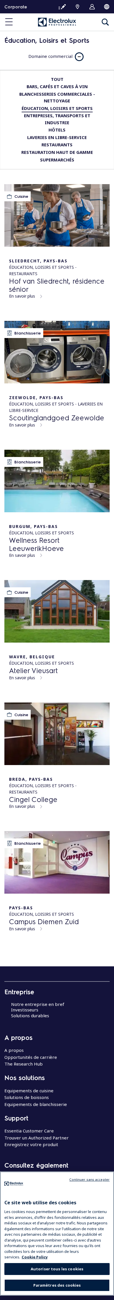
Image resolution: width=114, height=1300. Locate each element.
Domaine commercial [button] (50, 56)
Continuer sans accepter (89, 1179)
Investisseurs (24, 1010)
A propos (14, 1050)
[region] (57, 1233)
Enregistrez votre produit (31, 1144)
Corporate (15, 7)
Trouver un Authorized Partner (36, 1138)
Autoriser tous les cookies (57, 1268)
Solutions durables (30, 1015)
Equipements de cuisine (28, 1090)
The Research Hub (23, 1064)
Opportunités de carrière (30, 1057)
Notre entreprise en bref (37, 1004)
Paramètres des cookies (57, 1285)
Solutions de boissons (26, 1097)
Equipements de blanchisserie (35, 1104)
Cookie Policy (35, 1257)
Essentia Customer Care (29, 1131)
